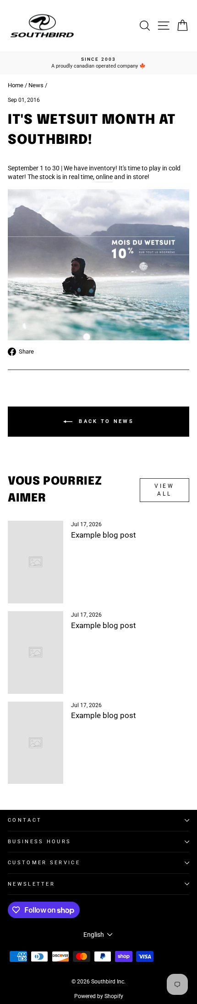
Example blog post (103, 534)
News (36, 85)
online (104, 176)
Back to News (105, 421)
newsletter (31, 884)
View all (164, 490)
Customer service (44, 863)
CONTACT (25, 820)
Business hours (39, 842)
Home (15, 85)
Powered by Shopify (98, 996)
